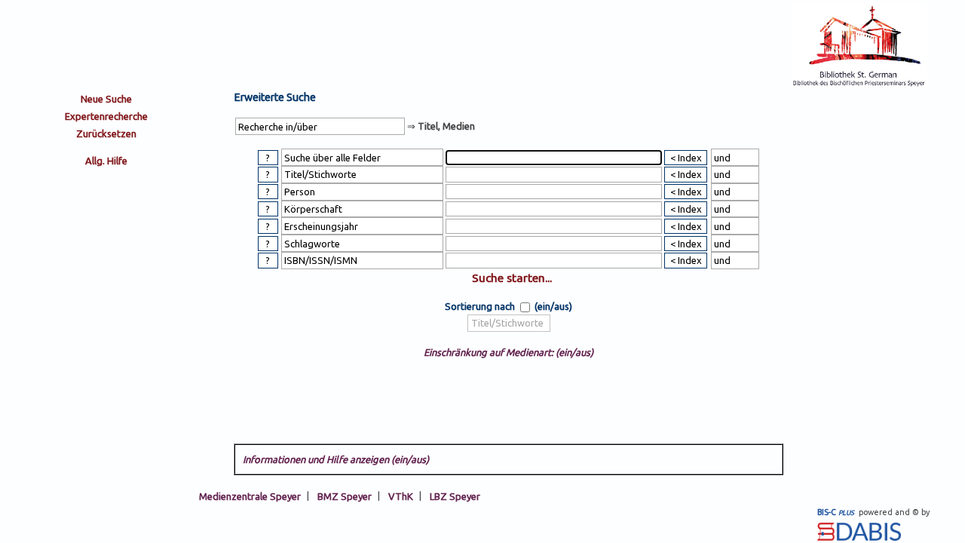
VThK (400, 495)
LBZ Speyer (455, 495)
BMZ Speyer (344, 495)
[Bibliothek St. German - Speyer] (859, 84)
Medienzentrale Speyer (250, 495)
